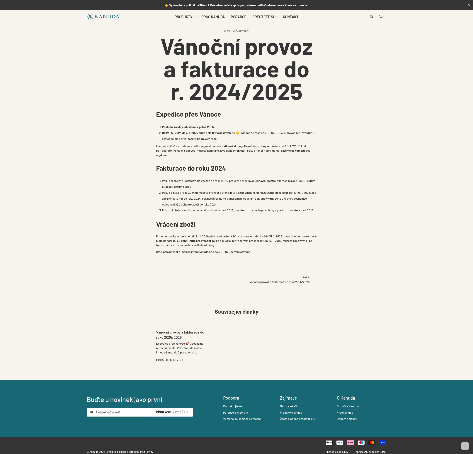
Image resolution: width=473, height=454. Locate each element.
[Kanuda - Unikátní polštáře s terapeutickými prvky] (103, 17)
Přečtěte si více (169, 360)
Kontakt (291, 17)
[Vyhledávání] (372, 17)
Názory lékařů (289, 406)
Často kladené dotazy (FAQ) (297, 418)
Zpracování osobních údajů (371, 451)
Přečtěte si (263, 17)
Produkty (184, 17)
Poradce (238, 17)
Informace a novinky (236, 31)
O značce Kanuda (348, 406)
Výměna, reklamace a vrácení (242, 418)
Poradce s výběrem (235, 412)
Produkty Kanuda (291, 412)
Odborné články (347, 418)
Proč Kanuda (213, 17)
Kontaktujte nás (233, 406)
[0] (381, 17)
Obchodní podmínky (337, 451)
